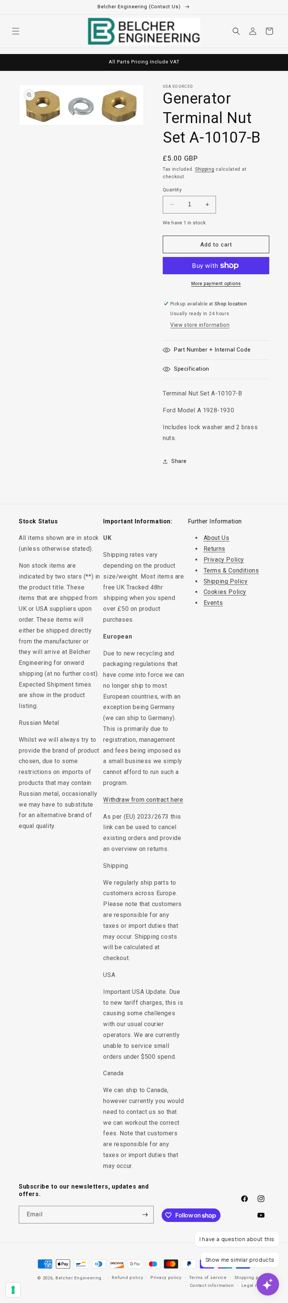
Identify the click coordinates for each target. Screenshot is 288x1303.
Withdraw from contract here (143, 799)
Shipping (204, 169)
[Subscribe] (145, 1214)
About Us (217, 537)
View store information (200, 325)
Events (213, 602)
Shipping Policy (226, 581)
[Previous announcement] (14, 62)
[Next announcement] (273, 62)
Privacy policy (166, 1277)
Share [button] (179, 461)
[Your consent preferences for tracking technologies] (13, 1290)
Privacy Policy (224, 559)
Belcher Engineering (79, 1278)
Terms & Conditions (231, 570)
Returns (214, 548)
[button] (16, 31)
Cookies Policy (225, 591)
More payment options (216, 283)
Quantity (172, 189)
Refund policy (127, 1277)
